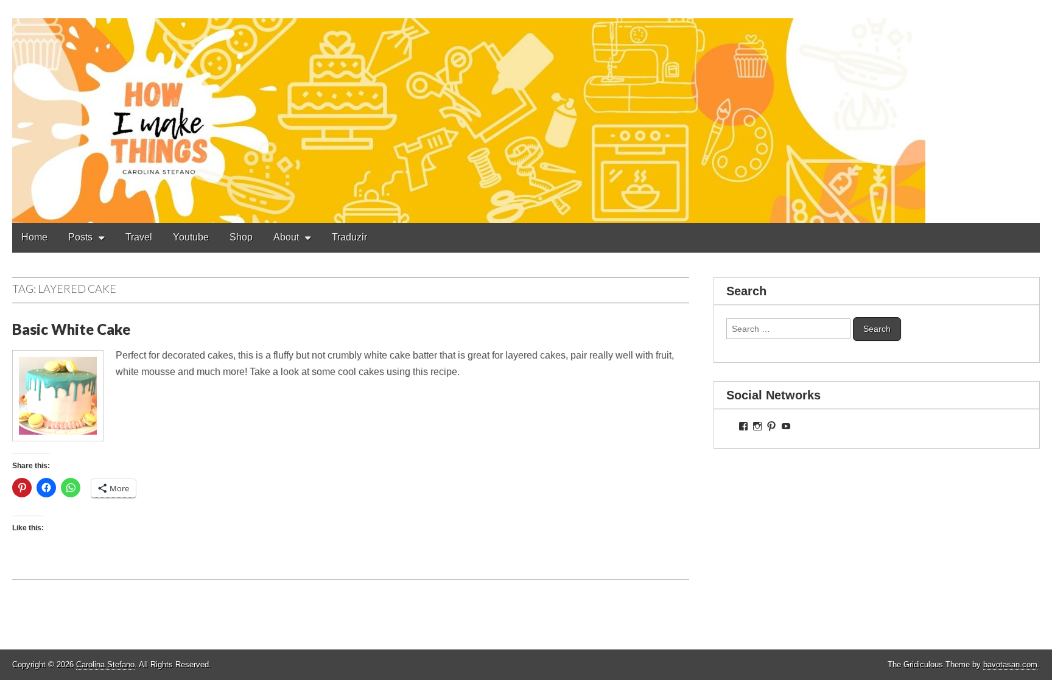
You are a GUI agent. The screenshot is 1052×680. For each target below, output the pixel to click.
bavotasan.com (1010, 664)
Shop (241, 237)
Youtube (191, 237)
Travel (138, 237)
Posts (80, 237)
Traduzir (349, 237)
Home (34, 237)
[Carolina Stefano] (526, 111)
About (286, 237)
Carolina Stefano (105, 664)
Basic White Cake (71, 329)
